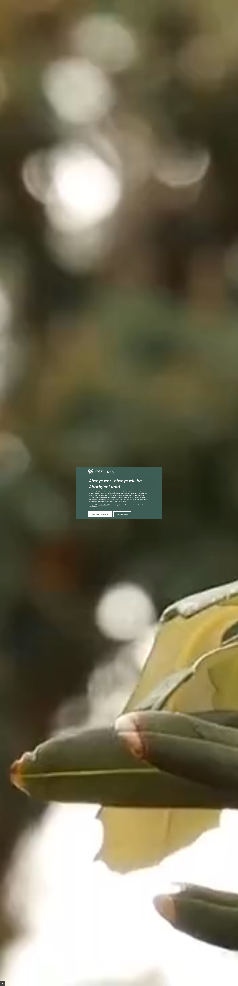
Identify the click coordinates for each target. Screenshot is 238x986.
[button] (158, 470)
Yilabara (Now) (103, 505)
